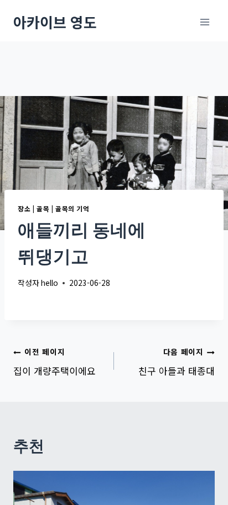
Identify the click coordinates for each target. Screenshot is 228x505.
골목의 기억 (72, 208)
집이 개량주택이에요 (54, 362)
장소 (24, 208)
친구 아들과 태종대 (176, 362)
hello (49, 282)
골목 (43, 208)
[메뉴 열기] (204, 21)
